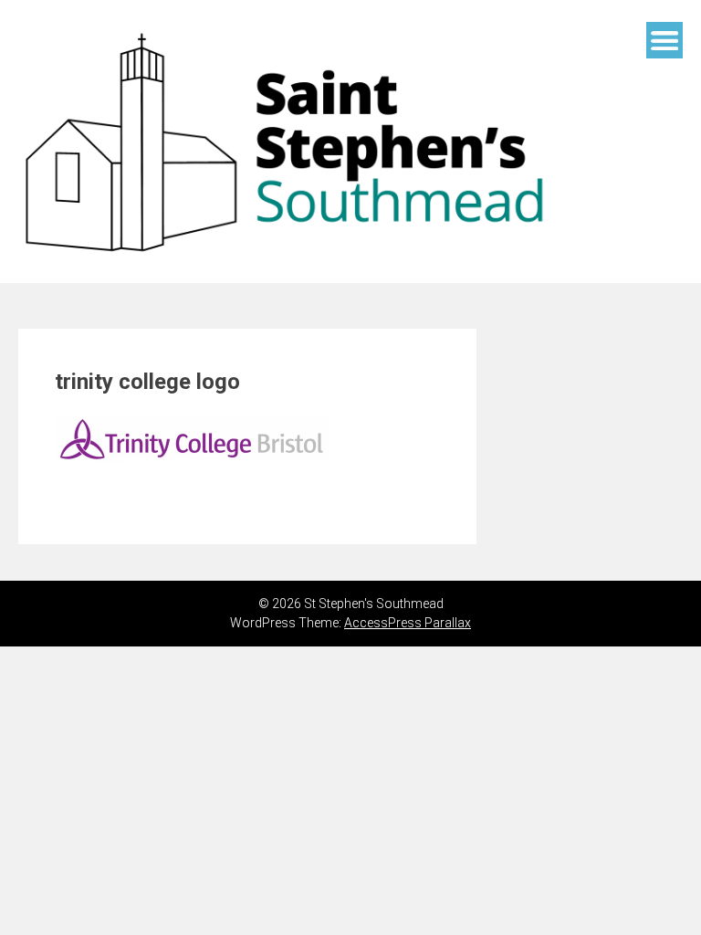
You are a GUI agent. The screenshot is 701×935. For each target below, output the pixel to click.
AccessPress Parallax (407, 622)
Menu (664, 40)
